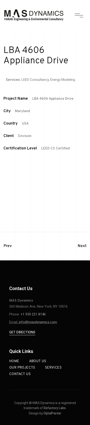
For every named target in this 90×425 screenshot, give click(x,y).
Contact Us (20, 374)
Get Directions (22, 332)
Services (53, 368)
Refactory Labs (55, 408)
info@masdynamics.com (38, 322)
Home (14, 361)
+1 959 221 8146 (33, 314)
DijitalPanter (52, 413)
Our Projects (22, 368)
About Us (37, 361)
